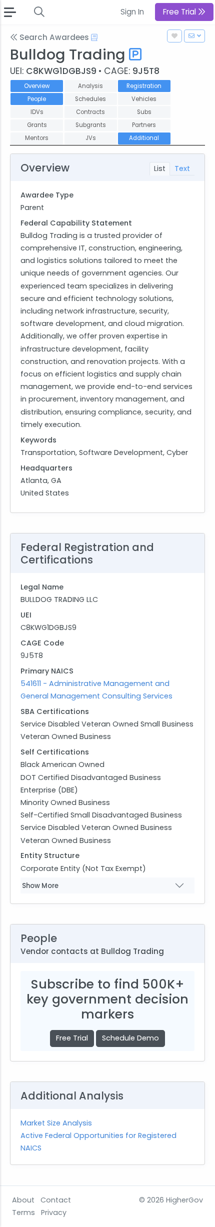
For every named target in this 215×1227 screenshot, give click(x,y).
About (23, 1200)
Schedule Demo (130, 1038)
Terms (23, 1213)
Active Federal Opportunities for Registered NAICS (98, 1141)
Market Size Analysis (56, 1123)
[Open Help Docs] (94, 37)
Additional (144, 138)
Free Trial (72, 1038)
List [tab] (160, 169)
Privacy (53, 1213)
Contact (55, 1200)
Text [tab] (182, 169)
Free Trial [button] (180, 11)
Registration (144, 86)
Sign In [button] (132, 11)
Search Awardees (53, 37)
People (37, 99)
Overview (37, 86)
